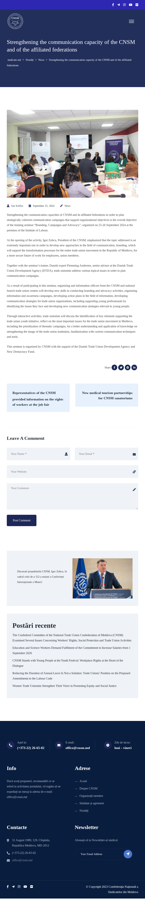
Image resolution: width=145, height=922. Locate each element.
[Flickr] (31, 886)
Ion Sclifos (17, 205)
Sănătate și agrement (91, 803)
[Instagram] (19, 886)
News (67, 205)
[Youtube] (25, 886)
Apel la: (22, 742)
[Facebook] (8, 886)
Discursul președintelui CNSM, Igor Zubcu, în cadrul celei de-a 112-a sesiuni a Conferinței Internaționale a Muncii (42, 576)
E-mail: (70, 742)
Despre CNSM (88, 788)
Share (108, 367)
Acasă (83, 781)
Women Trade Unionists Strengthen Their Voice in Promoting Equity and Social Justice (64, 685)
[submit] (128, 854)
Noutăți (83, 810)
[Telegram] (13, 886)
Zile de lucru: (122, 742)
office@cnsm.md (78, 748)
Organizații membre (91, 795)
